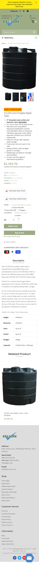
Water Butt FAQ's (7, 541)
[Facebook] (14, 558)
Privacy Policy (6, 517)
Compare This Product (13, 236)
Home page (5, 481)
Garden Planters (7, 489)
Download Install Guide (17, 199)
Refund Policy (6, 519)
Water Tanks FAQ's (8, 544)
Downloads (5, 538)
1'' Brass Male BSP (17, 207)
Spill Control (6, 495)
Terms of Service (7, 525)
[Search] (34, 32)
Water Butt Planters (8, 498)
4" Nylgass (21, 210)
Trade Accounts (7, 522)
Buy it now (19, 233)
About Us (5, 511)
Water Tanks (6, 501)
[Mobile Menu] (36, 37)
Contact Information (8, 514)
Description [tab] (18, 260)
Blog (3, 535)
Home (3, 43)
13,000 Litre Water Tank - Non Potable (16, 414)
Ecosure (12, 173)
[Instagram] (23, 11)
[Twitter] (19, 558)
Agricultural (6, 483)
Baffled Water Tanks (8, 486)
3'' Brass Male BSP (10, 210)
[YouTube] (27, 11)
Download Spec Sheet (17, 191)
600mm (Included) (21, 213)
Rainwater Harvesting (9, 492)
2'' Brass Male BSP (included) (21, 205)
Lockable (18, 215)
